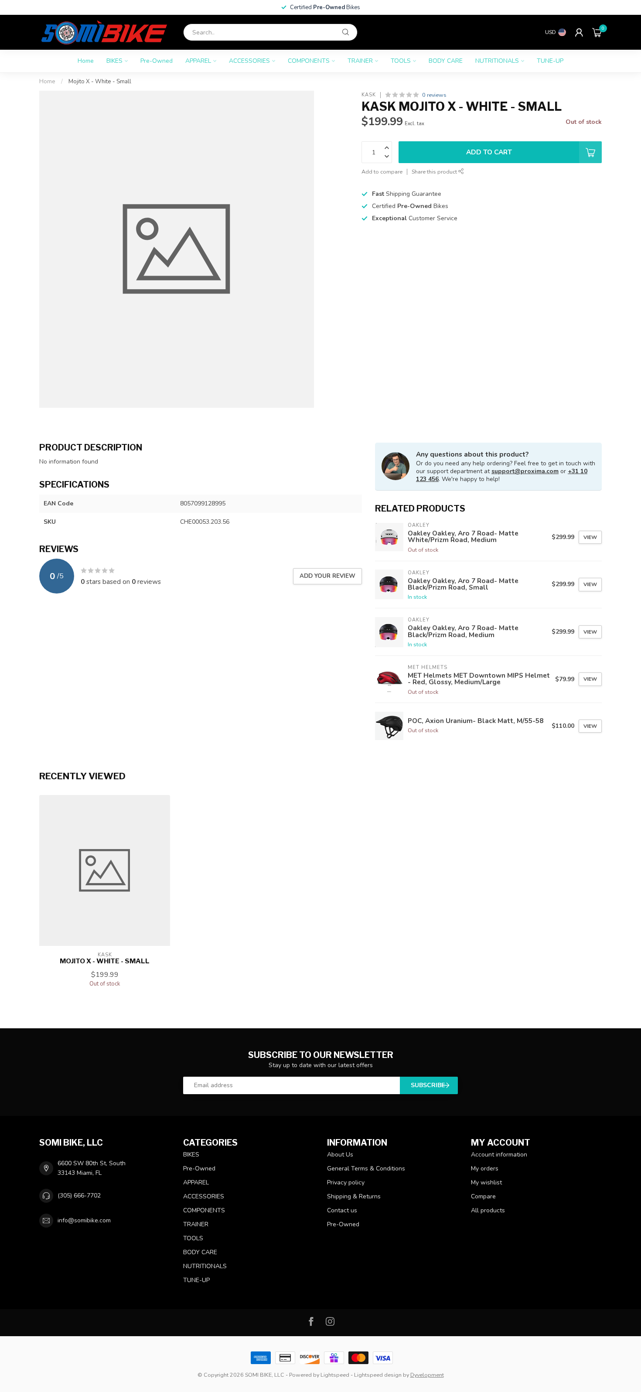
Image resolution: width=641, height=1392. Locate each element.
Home (86, 61)
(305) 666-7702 (79, 1195)
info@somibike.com (84, 1220)
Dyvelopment (427, 1374)
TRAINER (360, 61)
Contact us (342, 1210)
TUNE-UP (550, 61)
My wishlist (486, 1182)
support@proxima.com (525, 471)
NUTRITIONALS (497, 61)
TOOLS (401, 61)
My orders (484, 1168)
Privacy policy (346, 1182)
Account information (499, 1154)
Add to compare (381, 171)
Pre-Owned (156, 61)
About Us (340, 1154)
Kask (368, 94)
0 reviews (434, 95)
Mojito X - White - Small (99, 81)
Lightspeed (334, 1374)
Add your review (327, 576)
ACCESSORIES (249, 61)
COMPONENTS (309, 61)
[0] (597, 32)
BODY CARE (446, 61)
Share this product (435, 171)
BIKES (114, 61)
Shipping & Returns (354, 1196)
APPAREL (198, 61)
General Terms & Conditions (366, 1168)
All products (488, 1210)
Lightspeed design (378, 1374)
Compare (483, 1196)
